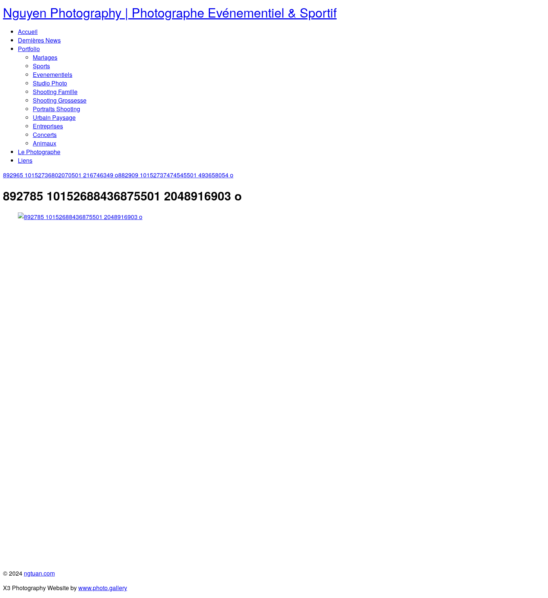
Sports (41, 66)
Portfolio (29, 48)
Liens (25, 160)
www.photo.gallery (102, 587)
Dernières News (39, 40)
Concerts (45, 134)
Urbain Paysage (54, 117)
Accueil (28, 31)
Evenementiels (52, 74)
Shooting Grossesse (59, 100)
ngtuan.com (39, 573)
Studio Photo (50, 83)
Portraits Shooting (56, 109)
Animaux (44, 143)
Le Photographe (39, 151)
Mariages (45, 57)
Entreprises (48, 126)
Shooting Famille (55, 91)
